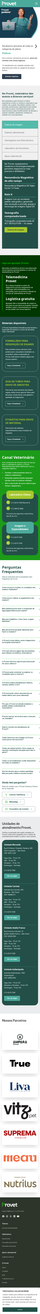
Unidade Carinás (12, 886)
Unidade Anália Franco (14, 928)
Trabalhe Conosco (8, 1278)
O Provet (5, 1263)
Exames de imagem (16, 230)
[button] (36, 3)
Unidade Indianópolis (14, 969)
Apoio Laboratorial (9, 1252)
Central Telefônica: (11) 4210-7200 (13, 1211)
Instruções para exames (9, 1242)
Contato (4, 1282)
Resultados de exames (9, 1246)
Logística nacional (8, 1257)
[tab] (20, 125)
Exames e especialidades (9, 1228)
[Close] (38, 1288)
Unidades (5, 1271)
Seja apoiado (6, 1238)
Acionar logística (11, 76)
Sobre (4, 1267)
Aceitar (20, 1310)
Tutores (5, 1224)
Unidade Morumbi (12, 844)
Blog (3, 1275)
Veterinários (6, 1234)
